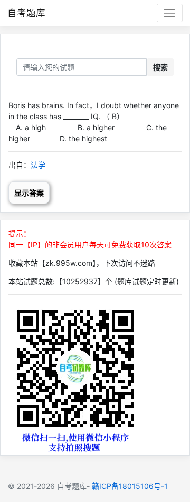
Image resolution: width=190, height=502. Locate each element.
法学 (38, 164)
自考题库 (26, 12)
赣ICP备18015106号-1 (130, 485)
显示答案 (29, 193)
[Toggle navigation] (170, 13)
